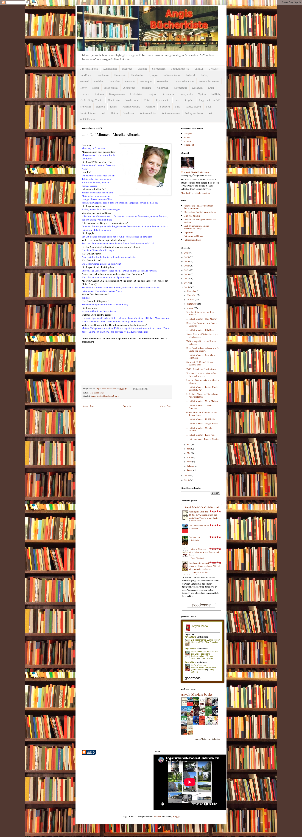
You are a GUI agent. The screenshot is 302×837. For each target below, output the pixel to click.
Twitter (187, 137)
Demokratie (120, 74)
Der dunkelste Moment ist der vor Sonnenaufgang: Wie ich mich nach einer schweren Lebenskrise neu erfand (204, 567)
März (189, 461)
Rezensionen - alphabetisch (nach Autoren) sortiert (198, 207)
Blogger (176, 816)
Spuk (208, 106)
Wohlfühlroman (87, 119)
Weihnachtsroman (171, 113)
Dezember (192, 290)
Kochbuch (197, 87)
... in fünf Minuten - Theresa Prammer (199, 407)
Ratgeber (189, 100)
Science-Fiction (193, 106)
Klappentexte (180, 87)
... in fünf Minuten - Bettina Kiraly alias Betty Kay (202, 388)
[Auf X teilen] (140, 388)
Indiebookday (111, 87)
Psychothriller (163, 100)
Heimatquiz (146, 81)
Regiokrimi (85, 106)
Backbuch (127, 68)
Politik (147, 100)
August (190, 308)
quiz (177, 100)
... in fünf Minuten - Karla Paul (200, 434)
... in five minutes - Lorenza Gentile (202, 439)
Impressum (188, 232)
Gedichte (98, 81)
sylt (103, 113)
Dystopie (152, 74)
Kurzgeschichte (117, 94)
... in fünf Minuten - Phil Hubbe (200, 419)
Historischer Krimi (185, 81)
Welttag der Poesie (194, 113)
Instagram (188, 133)
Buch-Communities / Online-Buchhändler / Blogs (197, 227)
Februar (191, 465)
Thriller (114, 113)
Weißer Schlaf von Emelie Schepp (201, 369)
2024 (186, 257)
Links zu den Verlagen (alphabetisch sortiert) (200, 221)
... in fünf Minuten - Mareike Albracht (199, 429)
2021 (186, 270)
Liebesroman (168, 94)
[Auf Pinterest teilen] (146, 388)
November (192, 295)
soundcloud (189, 144)
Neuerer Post (88, 406)
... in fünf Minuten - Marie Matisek (202, 400)
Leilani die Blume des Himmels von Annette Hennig (202, 395)
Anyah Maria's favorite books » (207, 739)
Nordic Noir (114, 100)
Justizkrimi (146, 87)
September (192, 303)
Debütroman (103, 74)
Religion (100, 106)
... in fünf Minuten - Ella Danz (200, 329)
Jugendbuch (129, 87)
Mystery (202, 94)
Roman (113, 106)
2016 (186, 287)
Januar (190, 470)
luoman (157, 816)
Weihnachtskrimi (148, 113)
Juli (189, 444)
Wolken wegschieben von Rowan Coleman (201, 342)
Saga (177, 106)
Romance (150, 106)
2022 (186, 265)
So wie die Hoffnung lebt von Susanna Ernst (199, 363)
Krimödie (84, 94)
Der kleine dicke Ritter (199, 525)
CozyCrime (85, 74)
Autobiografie (110, 68)
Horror (83, 87)
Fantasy (204, 74)
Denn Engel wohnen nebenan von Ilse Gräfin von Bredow (203, 349)
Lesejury (152, 94)
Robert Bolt (194, 528)
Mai (189, 453)
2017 (186, 282)
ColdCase (213, 68)
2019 (186, 274)
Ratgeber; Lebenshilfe (210, 100)
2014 (186, 479)
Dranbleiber (137, 74)
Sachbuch (165, 106)
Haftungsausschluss (192, 239)
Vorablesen (128, 113)
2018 (186, 278)
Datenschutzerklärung (193, 236)
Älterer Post (165, 406)
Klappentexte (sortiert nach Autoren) (200, 211)
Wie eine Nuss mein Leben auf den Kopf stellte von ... (202, 374)
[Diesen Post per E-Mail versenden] (134, 388)
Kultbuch (99, 94)
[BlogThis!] (137, 388)
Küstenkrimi (136, 94)
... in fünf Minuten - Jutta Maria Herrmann (200, 356)
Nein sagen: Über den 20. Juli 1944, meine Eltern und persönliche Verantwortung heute (203, 514)
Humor (95, 87)
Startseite (127, 406)
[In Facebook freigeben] (143, 388)
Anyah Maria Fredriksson (196, 172)
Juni (189, 448)
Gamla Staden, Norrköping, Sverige (105, 396)
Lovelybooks (186, 94)
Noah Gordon (195, 540)
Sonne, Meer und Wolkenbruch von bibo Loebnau (202, 335)
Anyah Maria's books (197, 694)
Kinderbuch (162, 87)
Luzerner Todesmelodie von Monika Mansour (202, 381)
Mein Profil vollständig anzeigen (195, 192)
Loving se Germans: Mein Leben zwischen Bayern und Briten (204, 552)
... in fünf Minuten (89, 68)
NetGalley (216, 94)
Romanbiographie (131, 106)
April (189, 457)
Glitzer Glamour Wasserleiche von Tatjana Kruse (201, 413)
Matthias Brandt (196, 520)
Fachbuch (191, 74)
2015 (186, 475)
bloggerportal (158, 68)
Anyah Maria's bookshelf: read (202, 507)
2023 (186, 261)
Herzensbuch (163, 81)
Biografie (142, 68)
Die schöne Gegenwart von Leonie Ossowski (201, 324)
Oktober (191, 299)
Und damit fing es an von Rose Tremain (200, 313)
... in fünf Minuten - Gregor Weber (202, 423)
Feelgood (84, 81)
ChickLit (199, 68)
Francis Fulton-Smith (197, 558)
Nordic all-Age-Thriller (91, 100)
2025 (186, 252)
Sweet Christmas (88, 113)
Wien (211, 113)
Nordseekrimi (132, 100)
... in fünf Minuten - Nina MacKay (201, 318)
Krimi (211, 87)
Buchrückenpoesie (180, 68)
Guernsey (130, 81)
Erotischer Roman (172, 74)
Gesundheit (114, 81)
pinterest (187, 140)
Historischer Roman (209, 81)
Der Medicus (194, 537)
